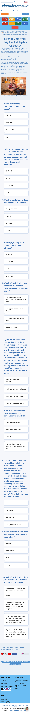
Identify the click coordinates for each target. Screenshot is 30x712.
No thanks (16, 710)
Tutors (14, 11)
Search (14, 1)
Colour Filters (18, 686)
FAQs (2, 681)
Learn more (23, 710)
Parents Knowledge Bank (21, 680)
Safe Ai (25, 11)
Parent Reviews (5, 701)
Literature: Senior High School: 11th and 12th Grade (15, 32)
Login (25, 14)
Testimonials (4, 699)
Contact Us (3, 680)
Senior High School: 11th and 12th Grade (15, 31)
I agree (11, 710)
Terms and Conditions (6, 703)
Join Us (5, 14)
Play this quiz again (15, 664)
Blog (16, 681)
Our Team (3, 698)
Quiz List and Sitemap (20, 685)
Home (2, 31)
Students (9, 11)
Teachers (20, 11)
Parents (3, 11)
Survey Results (18, 690)
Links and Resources (20, 683)
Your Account (4, 683)
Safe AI (16, 688)
